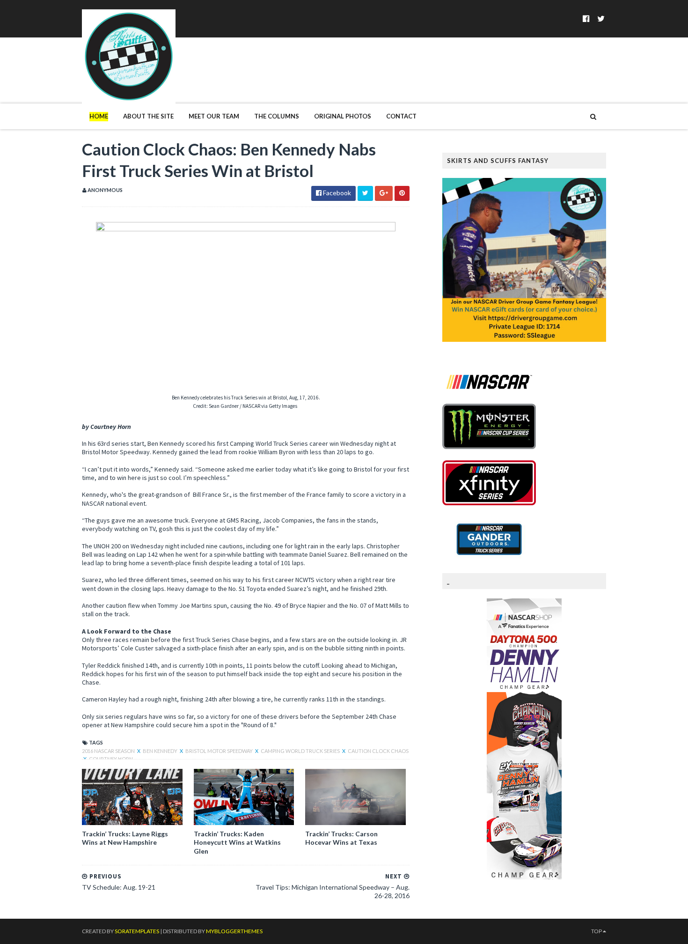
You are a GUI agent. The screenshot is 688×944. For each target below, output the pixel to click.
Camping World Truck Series (301, 751)
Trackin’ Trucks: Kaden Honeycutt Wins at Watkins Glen (237, 842)
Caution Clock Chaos (378, 751)
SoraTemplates (137, 931)
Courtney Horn (111, 759)
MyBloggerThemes (234, 931)
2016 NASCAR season (109, 751)
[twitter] (601, 18)
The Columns (276, 116)
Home (98, 116)
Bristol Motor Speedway (219, 751)
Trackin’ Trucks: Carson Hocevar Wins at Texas (341, 838)
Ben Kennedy (160, 751)
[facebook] (586, 18)
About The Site (148, 116)
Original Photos (342, 116)
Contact (401, 116)
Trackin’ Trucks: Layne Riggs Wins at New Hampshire (125, 838)
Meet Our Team (214, 116)
